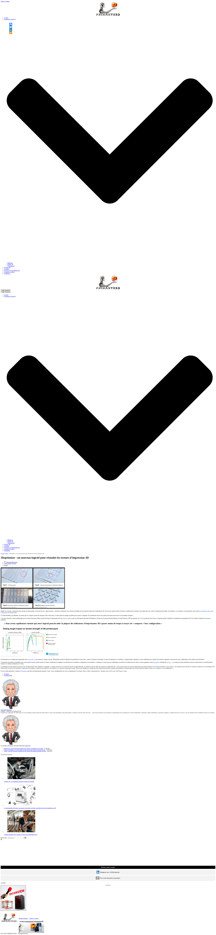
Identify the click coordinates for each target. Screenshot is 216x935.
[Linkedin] (10, 29)
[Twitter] (10, 27)
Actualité (6, 269)
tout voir (27, 745)
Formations (7, 273)
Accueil (6, 18)
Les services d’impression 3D (12, 270)
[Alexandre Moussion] (11, 708)
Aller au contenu (5, 1)
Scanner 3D (7, 267)
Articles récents (8, 675)
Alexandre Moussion (11, 562)
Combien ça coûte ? (9, 272)
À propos (6, 674)
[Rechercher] (25, 838)
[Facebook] (10, 24)
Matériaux (10, 263)
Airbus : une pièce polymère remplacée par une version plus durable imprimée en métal (25, 751)
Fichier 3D (10, 264)
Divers (6, 553)
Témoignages (11, 266)
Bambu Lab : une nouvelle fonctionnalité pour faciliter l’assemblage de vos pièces (23, 748)
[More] (10, 32)
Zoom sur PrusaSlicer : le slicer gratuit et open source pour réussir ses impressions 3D (24, 750)
